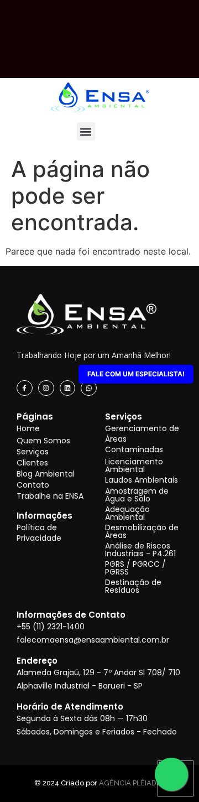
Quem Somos (43, 440)
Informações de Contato (71, 614)
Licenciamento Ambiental (134, 465)
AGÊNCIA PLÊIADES (132, 783)
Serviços (33, 451)
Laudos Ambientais (141, 479)
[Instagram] (46, 388)
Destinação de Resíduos (133, 586)
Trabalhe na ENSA (50, 495)
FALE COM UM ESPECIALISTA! (136, 374)
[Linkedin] (68, 388)
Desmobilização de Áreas (142, 531)
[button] (86, 131)
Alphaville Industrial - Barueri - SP (80, 685)
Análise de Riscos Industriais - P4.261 (140, 549)
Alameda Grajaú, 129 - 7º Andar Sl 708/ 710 (98, 672)
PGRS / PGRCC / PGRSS (135, 567)
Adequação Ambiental (127, 513)
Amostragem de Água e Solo (137, 494)
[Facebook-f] (25, 388)
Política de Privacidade (39, 533)
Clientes (32, 462)
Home (28, 428)
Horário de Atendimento (70, 706)
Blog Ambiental (46, 473)
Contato (33, 484)
